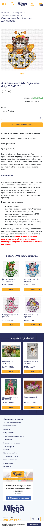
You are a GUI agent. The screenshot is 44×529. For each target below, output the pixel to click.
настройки (12, 525)
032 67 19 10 (12, 520)
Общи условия (8, 432)
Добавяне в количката (23, 125)
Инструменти (8, 463)
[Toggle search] (12, 4)
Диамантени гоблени (10, 456)
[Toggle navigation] (3, 4)
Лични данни (7, 439)
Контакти (6, 429)
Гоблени (6, 449)
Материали (7, 467)
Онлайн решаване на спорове (13, 436)
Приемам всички (34, 524)
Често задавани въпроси (12, 422)
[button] (21, 74)
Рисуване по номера (10, 460)
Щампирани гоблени (10, 453)
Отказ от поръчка (9, 426)
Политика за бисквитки (11, 443)
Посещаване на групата (19, 498)
